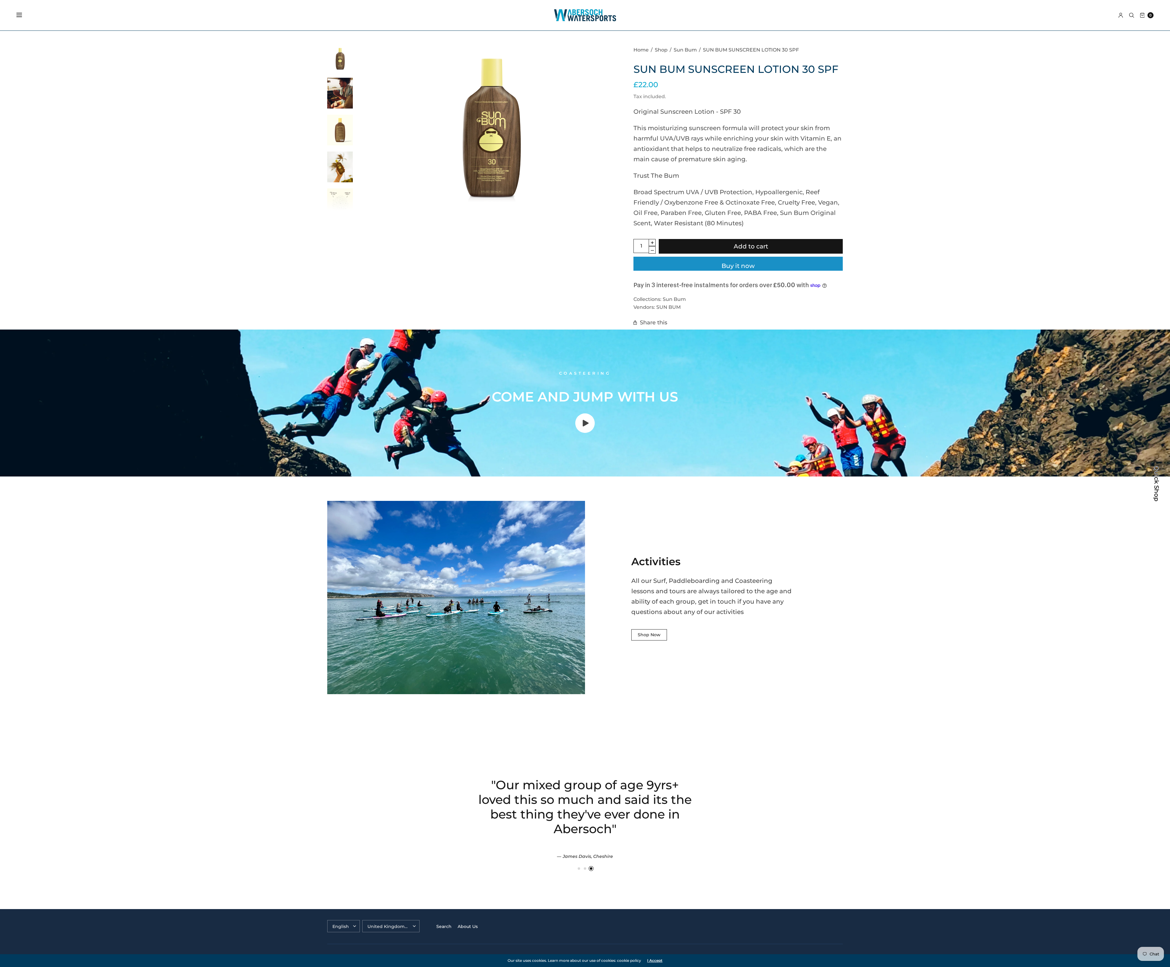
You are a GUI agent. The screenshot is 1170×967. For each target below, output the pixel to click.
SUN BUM (668, 307)
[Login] (1121, 15)
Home (641, 50)
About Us (468, 926)
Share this (653, 322)
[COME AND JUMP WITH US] (585, 430)
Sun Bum (674, 299)
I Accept (654, 960)
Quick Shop (1156, 483)
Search (444, 926)
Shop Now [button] (649, 634)
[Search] (1131, 15)
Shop (661, 50)
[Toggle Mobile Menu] (23, 15)
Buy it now (738, 265)
